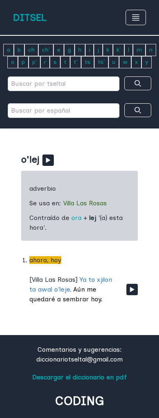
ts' (101, 62)
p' (34, 62)
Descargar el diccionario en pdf (79, 377)
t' (75, 62)
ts (88, 62)
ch (31, 49)
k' (119, 49)
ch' (46, 49)
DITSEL (29, 17)
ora (76, 218)
